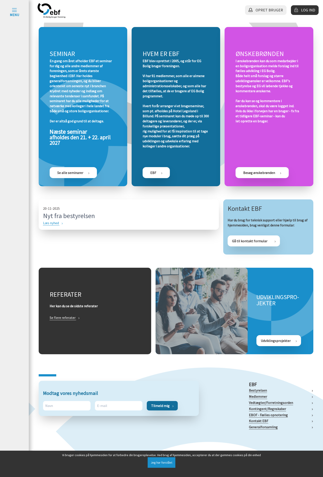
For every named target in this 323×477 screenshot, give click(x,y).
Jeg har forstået (161, 462)
